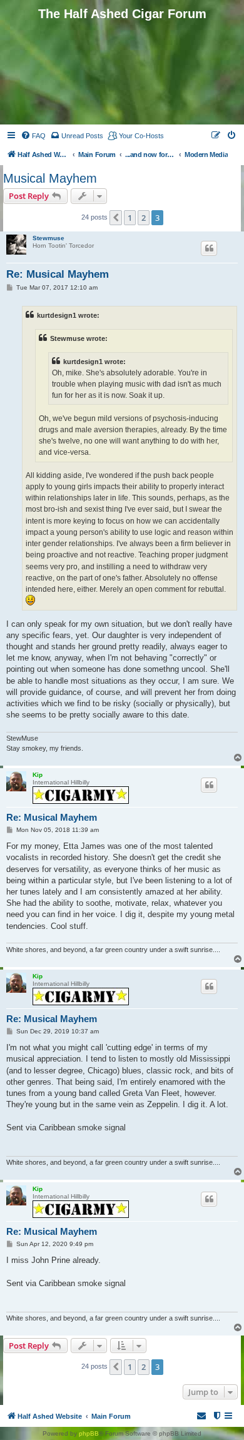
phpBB (89, 1433)
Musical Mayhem (50, 178)
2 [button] (143, 217)
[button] (115, 217)
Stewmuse (48, 238)
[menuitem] (33, 135)
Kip (38, 774)
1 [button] (130, 217)
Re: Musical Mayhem (57, 274)
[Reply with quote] (209, 248)
